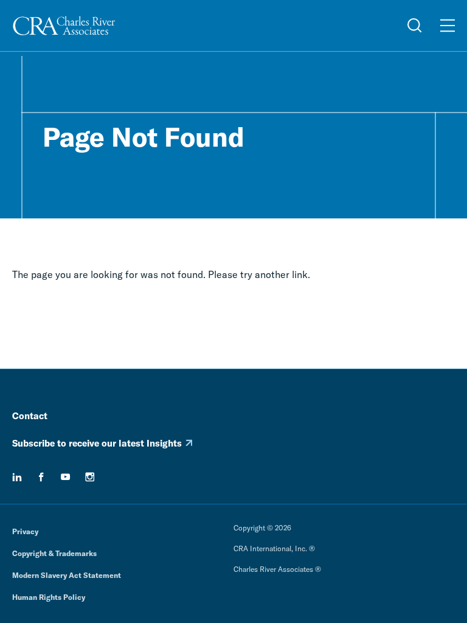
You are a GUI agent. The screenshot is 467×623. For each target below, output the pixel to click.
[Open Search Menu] (414, 25)
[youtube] (66, 477)
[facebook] (41, 477)
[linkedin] (17, 477)
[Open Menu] (447, 25)
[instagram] (90, 477)
